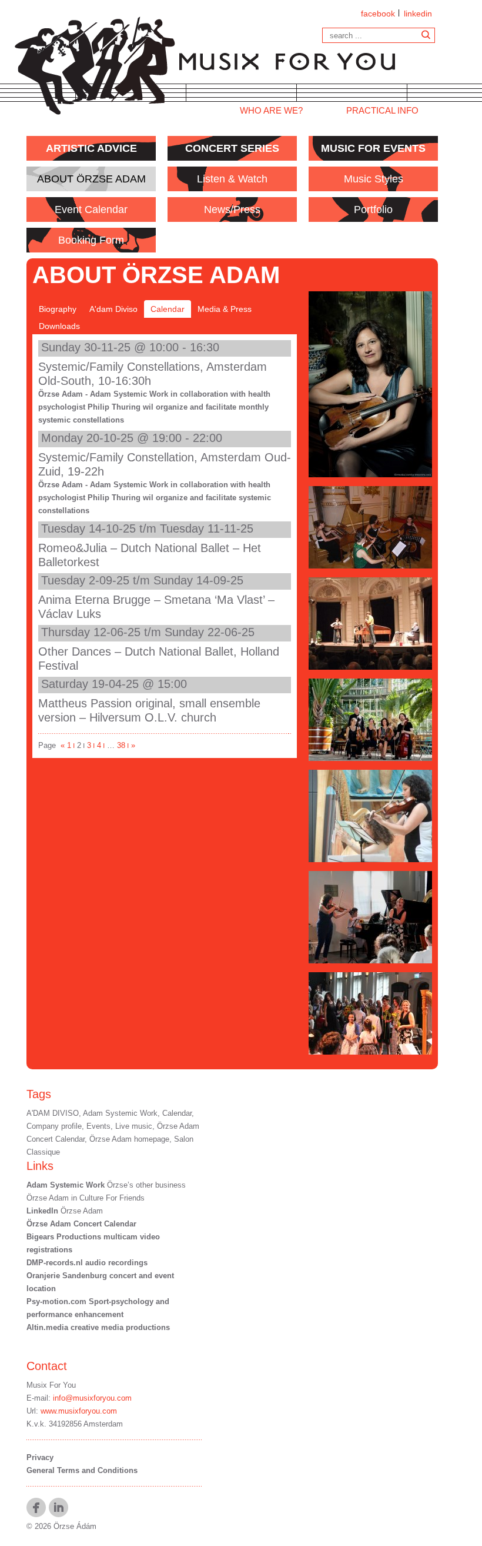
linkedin (418, 13)
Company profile (54, 1126)
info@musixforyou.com (92, 1398)
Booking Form (91, 240)
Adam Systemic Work (120, 1113)
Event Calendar (91, 209)
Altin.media (47, 1327)
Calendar (167, 309)
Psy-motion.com (56, 1301)
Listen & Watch (232, 179)
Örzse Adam (64, 1210)
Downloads (59, 326)
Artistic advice (91, 148)
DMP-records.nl (54, 1262)
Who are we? (271, 110)
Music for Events (373, 148)
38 (123, 745)
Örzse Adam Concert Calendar (81, 1223)
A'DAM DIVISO (52, 1113)
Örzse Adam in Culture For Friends (85, 1197)
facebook (378, 13)
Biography (57, 309)
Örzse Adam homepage (129, 1139)
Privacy (39, 1457)
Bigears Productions (63, 1236)
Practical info (382, 110)
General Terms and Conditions (82, 1470)
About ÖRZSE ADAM (91, 179)
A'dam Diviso (113, 309)
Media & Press (225, 309)
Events (98, 1126)
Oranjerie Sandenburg (67, 1275)
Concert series (232, 148)
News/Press (232, 209)
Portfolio (373, 209)
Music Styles (373, 179)
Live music (133, 1126)
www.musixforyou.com (79, 1411)
